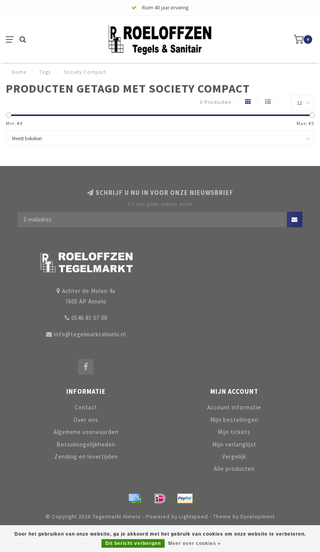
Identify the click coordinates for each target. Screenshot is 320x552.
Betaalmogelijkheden (86, 444)
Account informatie (234, 407)
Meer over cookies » (194, 543)
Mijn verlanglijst (234, 444)
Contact (86, 407)
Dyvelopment (257, 516)
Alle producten (234, 468)
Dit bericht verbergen (133, 543)
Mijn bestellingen (234, 419)
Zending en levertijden (86, 456)
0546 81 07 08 (89, 318)
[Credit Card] (135, 498)
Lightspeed (193, 516)
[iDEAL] (160, 498)
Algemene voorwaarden (86, 432)
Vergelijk (234, 456)
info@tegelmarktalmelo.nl (90, 334)
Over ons (85, 419)
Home (19, 72)
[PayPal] (185, 498)
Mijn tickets (234, 432)
